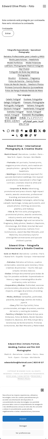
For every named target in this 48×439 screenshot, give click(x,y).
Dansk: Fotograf (11, 115)
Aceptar (23, 419)
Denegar (23, 426)
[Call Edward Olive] (4, 131)
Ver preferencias (23, 433)
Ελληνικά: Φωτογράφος (33, 115)
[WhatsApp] (8, 131)
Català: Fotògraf (13, 99)
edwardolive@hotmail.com (18, 362)
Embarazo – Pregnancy (29, 78)
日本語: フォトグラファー (31, 118)
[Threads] (21, 131)
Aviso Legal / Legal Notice (18, 376)
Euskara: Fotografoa (33, 99)
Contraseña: (7, 28)
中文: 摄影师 (10, 118)
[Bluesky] (26, 131)
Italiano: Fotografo (35, 105)
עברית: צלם (24, 124)
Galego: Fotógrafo (12, 102)
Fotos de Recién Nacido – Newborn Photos (24, 84)
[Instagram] (17, 131)
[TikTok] (30, 135)
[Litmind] (17, 135)
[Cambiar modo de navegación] (44, 6)
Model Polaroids (33, 62)
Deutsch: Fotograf (12, 108)
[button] (42, 390)
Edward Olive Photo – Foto (18, 6)
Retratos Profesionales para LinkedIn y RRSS (24, 56)
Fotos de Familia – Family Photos (24, 81)
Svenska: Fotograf (15, 111)
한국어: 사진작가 (12, 121)
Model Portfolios (15, 62)
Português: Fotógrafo (14, 105)
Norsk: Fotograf (33, 111)
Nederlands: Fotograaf (34, 108)
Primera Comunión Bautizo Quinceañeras (24, 87)
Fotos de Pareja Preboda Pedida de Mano (24, 90)
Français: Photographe (33, 102)
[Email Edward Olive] (13, 131)
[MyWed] (21, 135)
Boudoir (12, 78)
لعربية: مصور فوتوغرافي (33, 121)
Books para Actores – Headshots (24, 59)
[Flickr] (13, 135)
